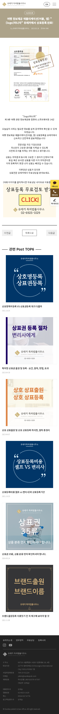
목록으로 (29, 233)
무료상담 (30, 640)
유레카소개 (7, 640)
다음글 (51, 233)
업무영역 (19, 640)
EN (47, 4)
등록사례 (42, 640)
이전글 (7, 233)
